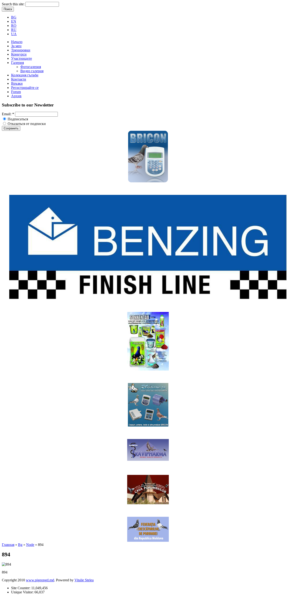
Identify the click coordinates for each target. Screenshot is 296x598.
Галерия (17, 63)
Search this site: (13, 4)
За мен (16, 46)
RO (13, 26)
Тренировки (20, 50)
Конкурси (19, 54)
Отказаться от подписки (26, 124)
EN (13, 21)
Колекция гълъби (24, 75)
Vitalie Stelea (84, 580)
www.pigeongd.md (40, 580)
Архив (16, 96)
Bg (20, 545)
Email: (8, 114)
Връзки (17, 83)
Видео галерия (31, 71)
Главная (8, 545)
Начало (16, 42)
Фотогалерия (30, 67)
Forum (16, 92)
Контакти (18, 79)
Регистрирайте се (25, 88)
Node (30, 545)
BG (13, 17)
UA (14, 34)
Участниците (21, 58)
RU (13, 30)
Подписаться (17, 119)
